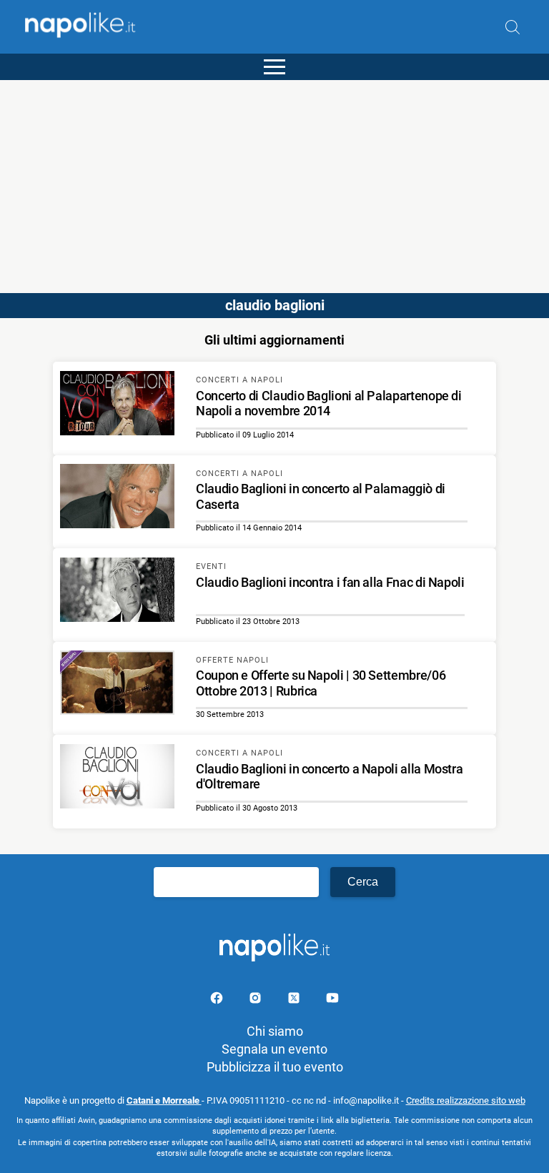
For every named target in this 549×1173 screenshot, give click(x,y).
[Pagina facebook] (218, 1000)
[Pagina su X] (295, 1000)
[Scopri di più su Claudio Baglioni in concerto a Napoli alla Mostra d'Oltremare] (117, 778)
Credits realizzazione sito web (465, 1100)
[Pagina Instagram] (256, 1000)
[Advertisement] (274, 180)
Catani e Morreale (164, 1100)
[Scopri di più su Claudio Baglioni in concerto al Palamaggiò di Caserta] (117, 498)
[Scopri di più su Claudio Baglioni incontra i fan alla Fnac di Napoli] (117, 592)
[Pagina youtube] (332, 1000)
